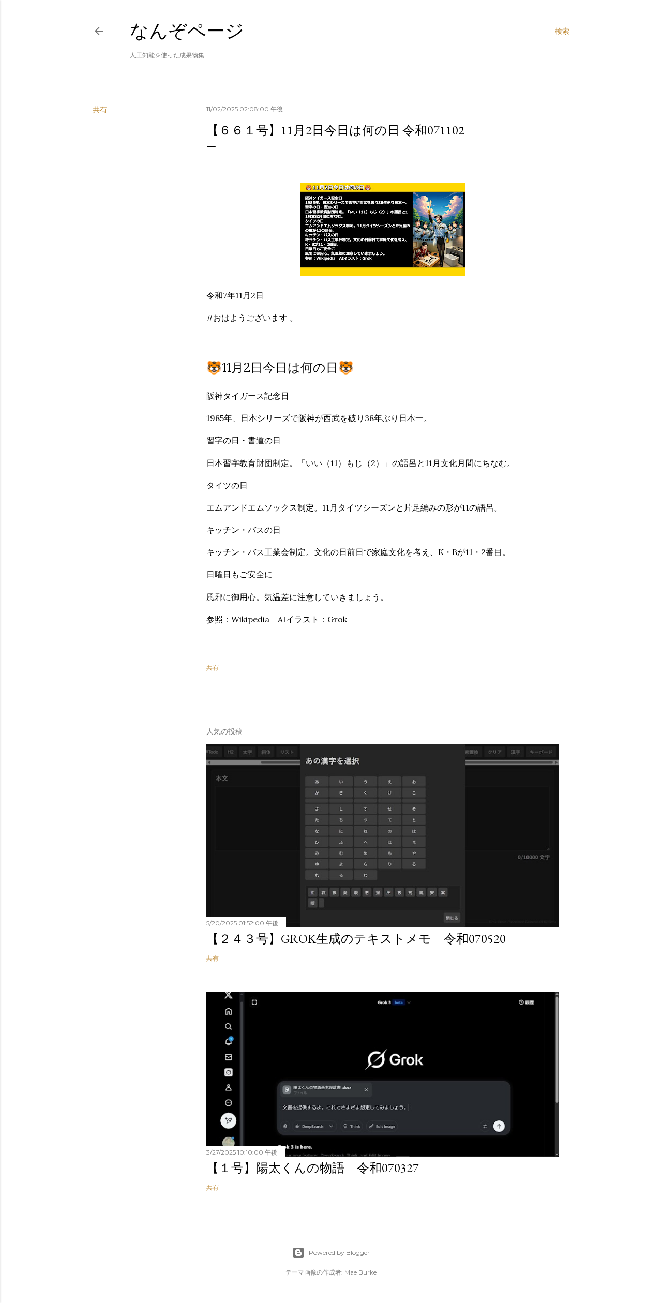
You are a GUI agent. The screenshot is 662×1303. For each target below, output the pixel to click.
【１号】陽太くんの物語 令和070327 (312, 1168)
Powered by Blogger (339, 1252)
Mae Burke (360, 1272)
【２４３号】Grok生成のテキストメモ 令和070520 (356, 939)
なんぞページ (187, 31)
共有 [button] (100, 109)
